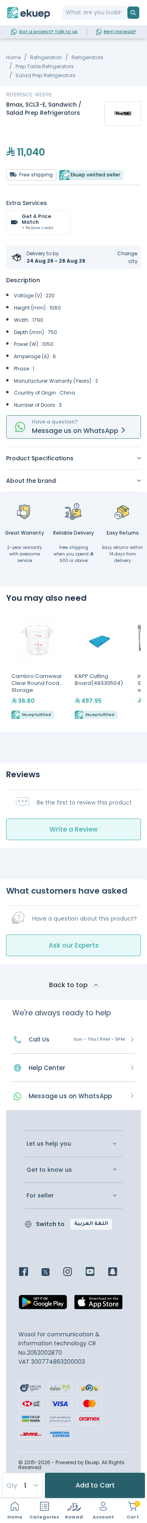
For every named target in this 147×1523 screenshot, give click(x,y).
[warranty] (24, 511)
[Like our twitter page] (51, 1272)
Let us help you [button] (49, 1143)
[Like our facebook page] (29, 1272)
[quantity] (22, 1485)
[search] (133, 13)
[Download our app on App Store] (98, 1304)
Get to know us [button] (49, 1169)
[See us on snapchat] (118, 1272)
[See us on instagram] (73, 1272)
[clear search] (124, 13)
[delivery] (73, 511)
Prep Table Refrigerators (45, 66)
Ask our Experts (74, 945)
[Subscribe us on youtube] (96, 1272)
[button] (122, 257)
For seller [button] (40, 1195)
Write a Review (73, 829)
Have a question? (55, 421)
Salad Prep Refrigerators (46, 75)
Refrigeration (46, 57)
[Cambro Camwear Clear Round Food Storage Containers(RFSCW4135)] (37, 667)
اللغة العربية (91, 1224)
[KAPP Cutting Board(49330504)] (101, 667)
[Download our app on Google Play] (42, 1304)
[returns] (122, 511)
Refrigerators (87, 57)
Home (13, 57)
